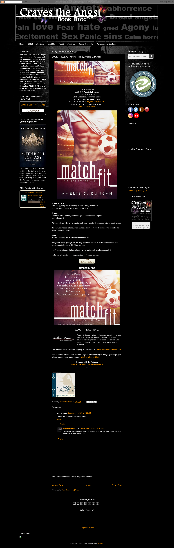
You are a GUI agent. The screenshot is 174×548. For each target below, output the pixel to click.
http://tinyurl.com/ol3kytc (90, 357)
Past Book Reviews (67, 44)
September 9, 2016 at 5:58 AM (79, 413)
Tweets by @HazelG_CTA (137, 191)
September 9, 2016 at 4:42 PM (92, 428)
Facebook (82, 364)
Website (74, 364)
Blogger (100, 543)
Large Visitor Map (87, 528)
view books (42, 206)
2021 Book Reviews (36, 44)
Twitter (90, 364)
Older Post (117, 485)
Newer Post (57, 485)
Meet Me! (51, 44)
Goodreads (98, 364)
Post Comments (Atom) (70, 490)
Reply (59, 419)
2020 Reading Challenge (33, 192)
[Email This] (87, 402)
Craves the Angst (70, 428)
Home (21, 44)
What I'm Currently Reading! (33, 105)
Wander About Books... (106, 44)
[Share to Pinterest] (96, 402)
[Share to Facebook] (94, 402)
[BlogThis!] (89, 402)
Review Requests (86, 44)
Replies (62, 424)
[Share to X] (92, 402)
